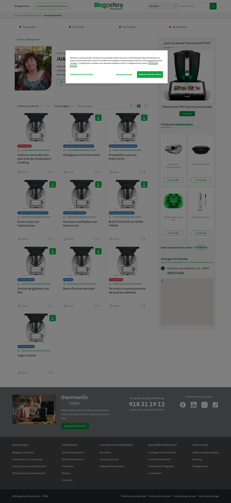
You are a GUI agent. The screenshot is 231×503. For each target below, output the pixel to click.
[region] (117, 66)
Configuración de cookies (81, 74)
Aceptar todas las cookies (150, 74)
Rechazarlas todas (124, 74)
